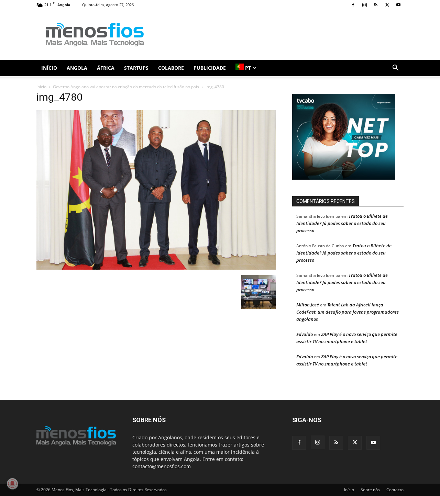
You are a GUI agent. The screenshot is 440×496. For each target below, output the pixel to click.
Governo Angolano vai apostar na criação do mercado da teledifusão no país (126, 87)
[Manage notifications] (12, 483)
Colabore (171, 68)
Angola (77, 68)
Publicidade (210, 68)
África (105, 68)
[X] (387, 5)
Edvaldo (304, 334)
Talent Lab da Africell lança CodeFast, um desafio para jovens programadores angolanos (347, 312)
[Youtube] (398, 5)
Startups (136, 68)
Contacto (395, 490)
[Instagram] (364, 5)
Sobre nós (370, 490)
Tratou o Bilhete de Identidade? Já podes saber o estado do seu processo (342, 223)
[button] (395, 68)
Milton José (307, 305)
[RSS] (376, 5)
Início (49, 68)
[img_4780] (156, 268)
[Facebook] (353, 5)
